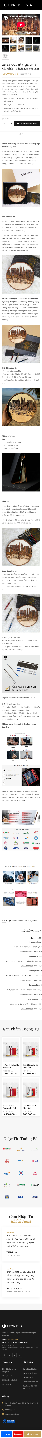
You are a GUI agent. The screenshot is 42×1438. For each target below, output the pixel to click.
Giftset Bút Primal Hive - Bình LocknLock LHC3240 (30, 1108)
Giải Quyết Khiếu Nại (9, 1380)
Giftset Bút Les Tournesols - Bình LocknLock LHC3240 (11, 1108)
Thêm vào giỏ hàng (27, 123)
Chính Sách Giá (28, 1377)
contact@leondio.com (12, 1414)
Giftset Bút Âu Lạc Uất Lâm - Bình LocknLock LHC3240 (30, 1067)
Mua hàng (34, 1434)
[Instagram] (9, 1355)
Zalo (8, 1434)
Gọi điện (19, 1434)
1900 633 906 (13, 1339)
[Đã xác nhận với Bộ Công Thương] (8, 1421)
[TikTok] (20, 1355)
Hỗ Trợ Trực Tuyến (8, 1376)
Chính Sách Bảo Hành (30, 1369)
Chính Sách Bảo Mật (30, 1373)
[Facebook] (4, 1355)
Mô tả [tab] (21, 134)
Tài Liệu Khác (7, 1384)
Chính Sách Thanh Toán (31, 1382)
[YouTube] (14, 1355)
